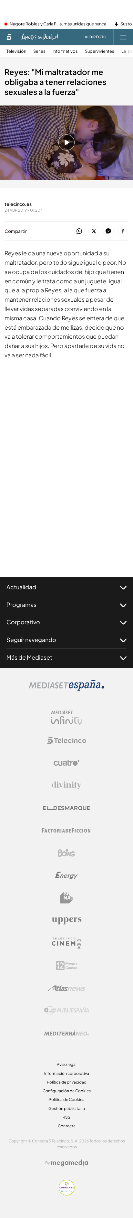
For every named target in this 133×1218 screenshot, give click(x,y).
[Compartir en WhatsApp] (79, 231)
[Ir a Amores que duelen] (40, 37)
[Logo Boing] (66, 853)
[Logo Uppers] (66, 920)
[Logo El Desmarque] (66, 808)
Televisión (16, 51)
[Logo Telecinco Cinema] (66, 943)
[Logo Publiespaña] (66, 1011)
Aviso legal (67, 1064)
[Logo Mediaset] (66, 688)
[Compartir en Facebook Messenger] (108, 231)
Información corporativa (66, 1073)
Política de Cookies (66, 1099)
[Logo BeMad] (66, 898)
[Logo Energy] (66, 875)
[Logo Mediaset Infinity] (66, 718)
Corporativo (23, 622)
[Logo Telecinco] (66, 740)
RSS (66, 1117)
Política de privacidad (67, 1082)
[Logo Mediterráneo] (66, 1033)
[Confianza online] (67, 1193)
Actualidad (21, 587)
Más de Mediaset (29, 657)
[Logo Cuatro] (66, 763)
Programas (21, 604)
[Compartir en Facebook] (122, 231)
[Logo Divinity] (66, 785)
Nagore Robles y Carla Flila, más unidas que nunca (58, 24)
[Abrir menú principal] (123, 37)
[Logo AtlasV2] (67, 988)
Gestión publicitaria (66, 1108)
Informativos (65, 51)
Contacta (67, 1125)
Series (39, 51)
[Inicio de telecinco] (8, 37)
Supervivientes (99, 51)
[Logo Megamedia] (69, 1163)
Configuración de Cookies (67, 1090)
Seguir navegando (31, 639)
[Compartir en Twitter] (93, 231)
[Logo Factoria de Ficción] (66, 830)
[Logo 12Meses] (66, 965)
